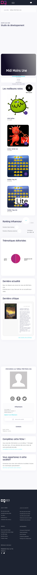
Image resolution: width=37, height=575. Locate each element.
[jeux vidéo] (13, 2)
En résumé (18, 75)
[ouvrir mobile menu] (31, 2)
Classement (18, 82)
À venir (18, 81)
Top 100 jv (3, 515)
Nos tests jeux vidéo (5, 511)
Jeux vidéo (4, 507)
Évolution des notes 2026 (18, 84)
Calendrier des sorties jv (6, 519)
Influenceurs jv (4, 517)
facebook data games (2, 553)
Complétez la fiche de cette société (12, 449)
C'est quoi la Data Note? (25, 530)
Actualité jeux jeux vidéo (6, 513)
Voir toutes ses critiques (25, 337)
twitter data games (4, 553)
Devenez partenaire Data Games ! (12, 468)
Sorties (18, 79)
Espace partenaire (23, 532)
